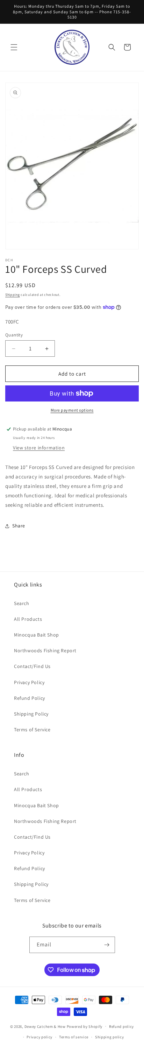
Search (21, 603)
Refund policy (121, 1026)
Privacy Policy (29, 682)
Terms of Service (32, 729)
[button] (14, 47)
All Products (28, 619)
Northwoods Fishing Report (45, 650)
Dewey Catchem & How (45, 1026)
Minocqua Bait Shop (36, 635)
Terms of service (73, 1037)
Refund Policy (29, 698)
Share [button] (18, 526)
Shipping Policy (31, 714)
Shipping (12, 294)
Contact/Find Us (32, 666)
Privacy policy (39, 1037)
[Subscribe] (107, 945)
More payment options (72, 410)
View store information (39, 448)
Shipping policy (109, 1037)
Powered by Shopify (85, 1026)
